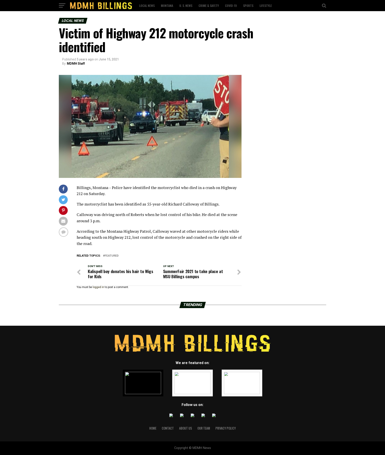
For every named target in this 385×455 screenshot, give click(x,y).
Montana (167, 5)
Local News (147, 5)
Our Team (203, 428)
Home (152, 428)
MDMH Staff (76, 63)
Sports (248, 5)
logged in (98, 287)
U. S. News (185, 5)
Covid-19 (231, 5)
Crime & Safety (209, 5)
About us (185, 428)
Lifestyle (266, 5)
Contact (168, 428)
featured (112, 255)
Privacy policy (225, 428)
